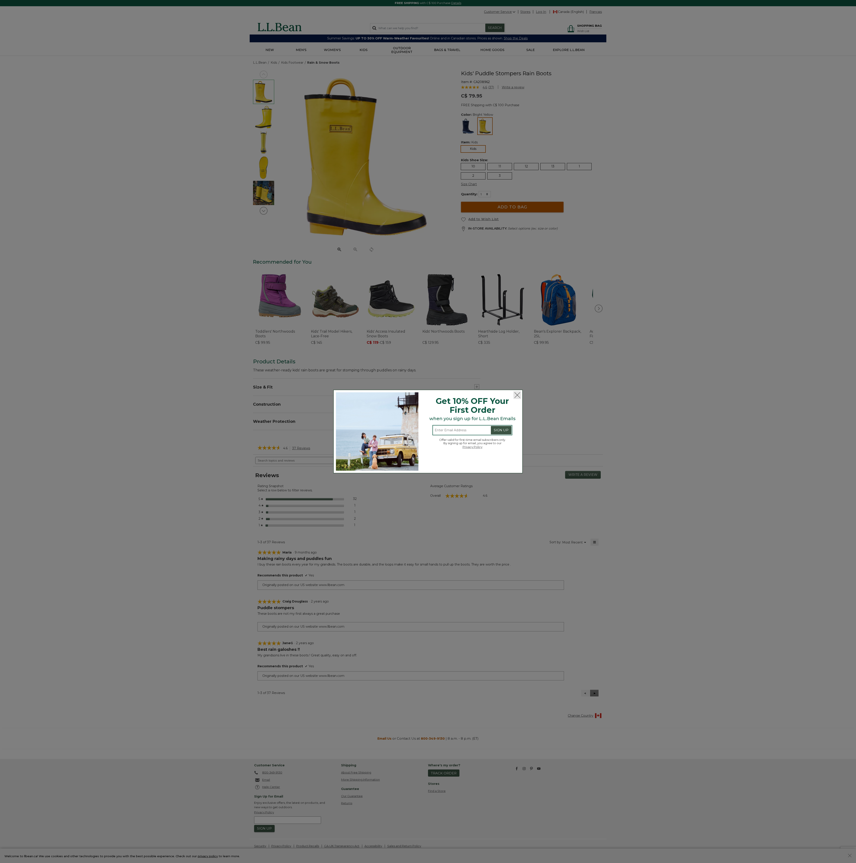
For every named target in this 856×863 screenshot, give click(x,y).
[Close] (517, 395)
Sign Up (501, 430)
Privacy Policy (472, 447)
